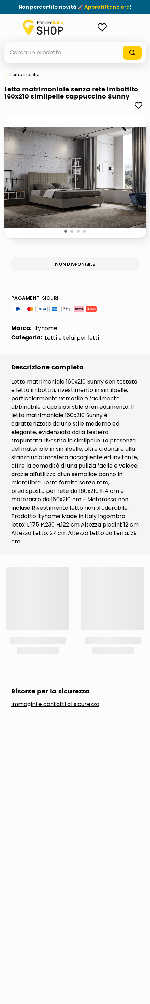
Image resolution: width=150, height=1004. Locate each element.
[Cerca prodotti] (132, 53)
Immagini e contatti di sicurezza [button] (55, 606)
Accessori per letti (49, 647)
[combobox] (75, 52)
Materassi (35, 670)
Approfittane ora (107, 7)
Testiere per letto (47, 694)
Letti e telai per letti (72, 338)
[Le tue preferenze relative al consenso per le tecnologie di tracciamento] (137, 991)
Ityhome (45, 328)
